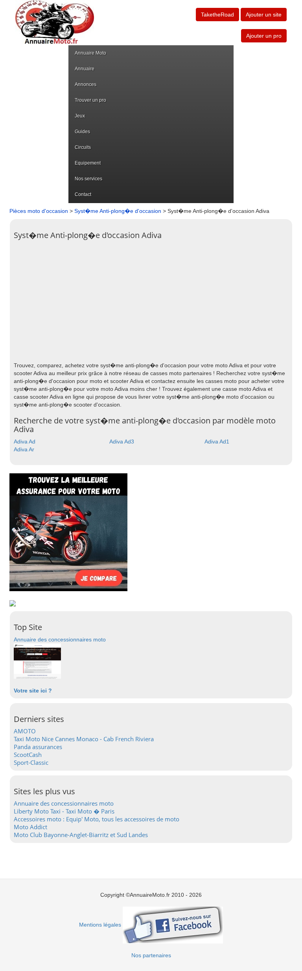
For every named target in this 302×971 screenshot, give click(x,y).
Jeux (80, 116)
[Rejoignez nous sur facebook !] (173, 925)
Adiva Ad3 (121, 441)
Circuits (83, 147)
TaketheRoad (217, 14)
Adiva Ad (24, 441)
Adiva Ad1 (216, 441)
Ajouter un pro (264, 36)
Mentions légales (100, 925)
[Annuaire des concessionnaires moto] (37, 661)
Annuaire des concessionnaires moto (60, 639)
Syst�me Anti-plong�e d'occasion (117, 211)
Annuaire (84, 68)
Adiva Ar (24, 449)
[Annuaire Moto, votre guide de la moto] (54, 22)
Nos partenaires (151, 955)
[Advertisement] (151, 299)
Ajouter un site (264, 14)
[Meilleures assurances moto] (68, 532)
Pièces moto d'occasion (38, 211)
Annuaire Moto (90, 53)
